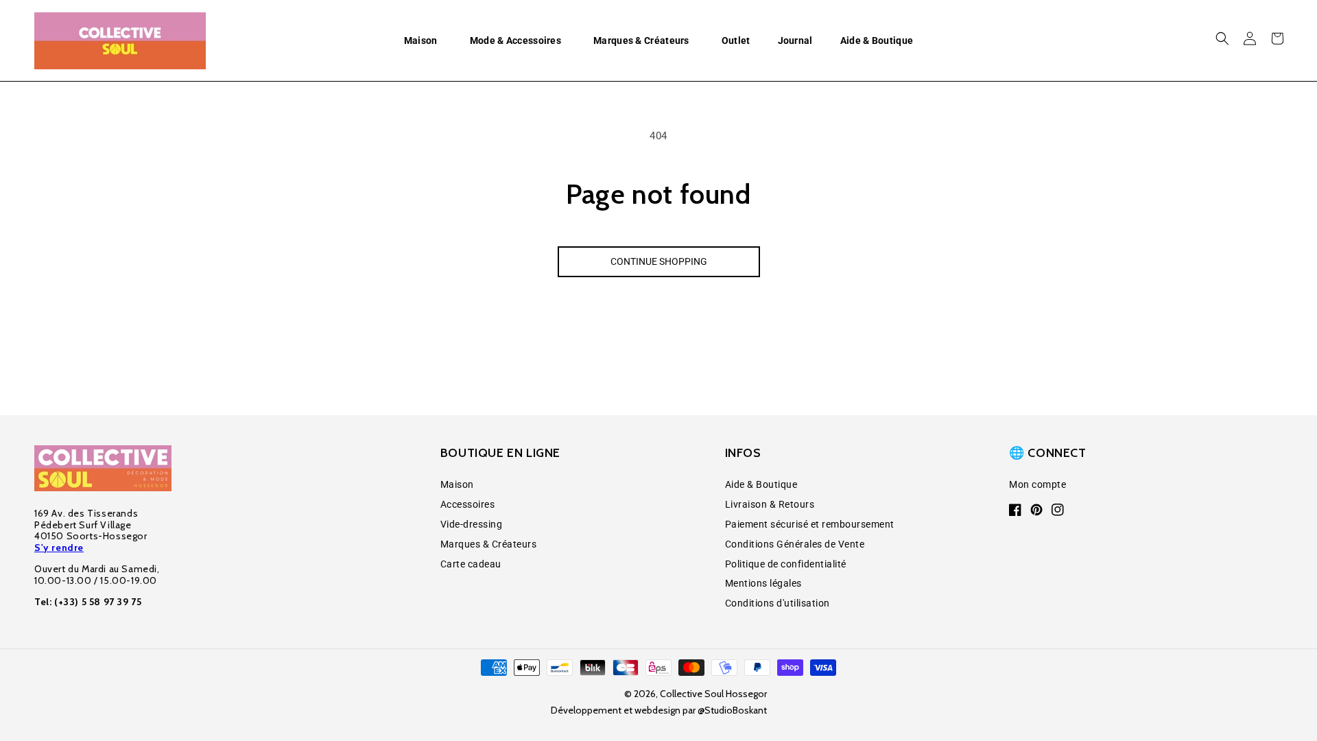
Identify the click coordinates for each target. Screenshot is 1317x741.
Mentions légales (763, 583)
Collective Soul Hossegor (713, 693)
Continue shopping (658, 261)
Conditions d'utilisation (777, 603)
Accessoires (467, 504)
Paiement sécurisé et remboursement (809, 524)
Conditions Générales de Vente (795, 544)
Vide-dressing (471, 524)
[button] (423, 40)
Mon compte (1037, 484)
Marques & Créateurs (488, 544)
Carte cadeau (470, 563)
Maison (457, 484)
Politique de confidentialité (785, 563)
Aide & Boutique (761, 484)
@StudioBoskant (732, 710)
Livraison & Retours (770, 504)
